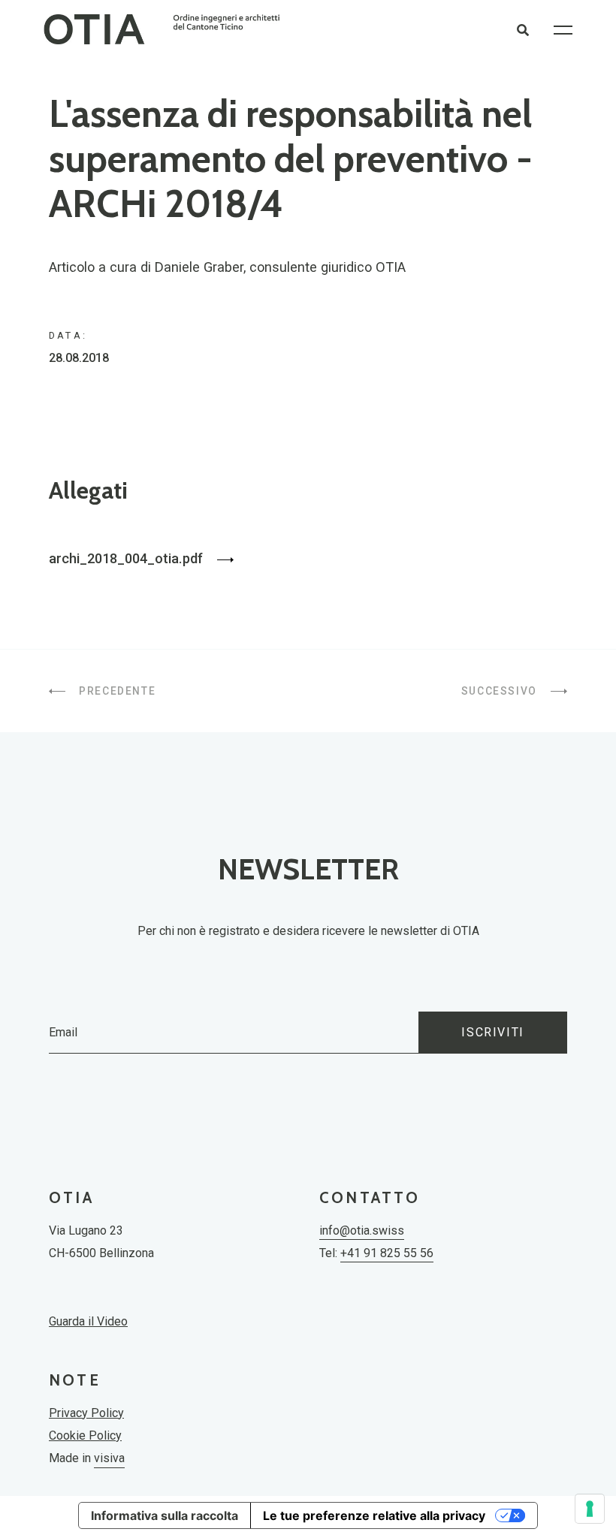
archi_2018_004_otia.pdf (128, 558)
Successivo (501, 691)
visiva (109, 1458)
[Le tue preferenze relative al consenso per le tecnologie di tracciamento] (589, 1508)
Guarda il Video (88, 1321)
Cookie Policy (85, 1435)
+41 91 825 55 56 (386, 1253)
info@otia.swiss (361, 1230)
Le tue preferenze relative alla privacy (374, 1515)
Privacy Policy (86, 1413)
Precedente (116, 691)
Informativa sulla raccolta (164, 1515)
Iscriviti (492, 1032)
